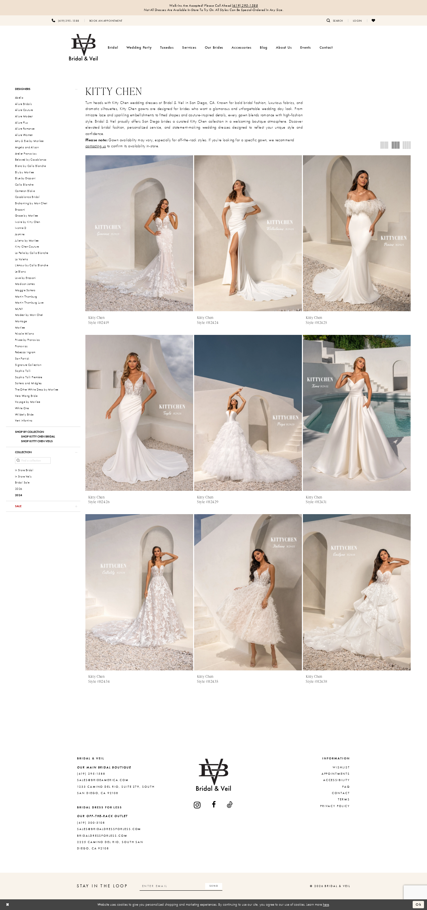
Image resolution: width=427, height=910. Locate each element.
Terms (344, 799)
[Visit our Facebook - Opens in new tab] (214, 804)
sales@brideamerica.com (103, 780)
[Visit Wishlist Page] (373, 20)
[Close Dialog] (7, 904)
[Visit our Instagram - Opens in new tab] (197, 805)
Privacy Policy (335, 806)
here (326, 904)
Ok (419, 904)
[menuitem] (65, 20)
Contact (341, 793)
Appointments (336, 774)
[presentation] (139, 233)
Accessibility (336, 780)
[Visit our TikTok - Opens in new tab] (230, 804)
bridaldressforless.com (102, 836)
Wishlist (341, 767)
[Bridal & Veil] (83, 47)
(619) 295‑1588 (245, 5)
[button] (357, 20)
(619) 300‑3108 (91, 823)
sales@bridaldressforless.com (109, 829)
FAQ (346, 787)
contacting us (95, 146)
